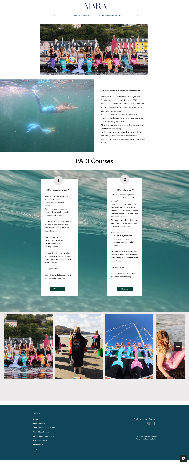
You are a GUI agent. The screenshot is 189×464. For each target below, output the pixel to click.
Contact (36, 449)
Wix (155, 439)
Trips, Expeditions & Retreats (45, 428)
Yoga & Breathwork (41, 432)
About (35, 419)
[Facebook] (154, 424)
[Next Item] (178, 346)
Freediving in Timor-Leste (43, 436)
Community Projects (41, 440)
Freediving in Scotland (42, 423)
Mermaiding (38, 445)
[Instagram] (148, 424)
